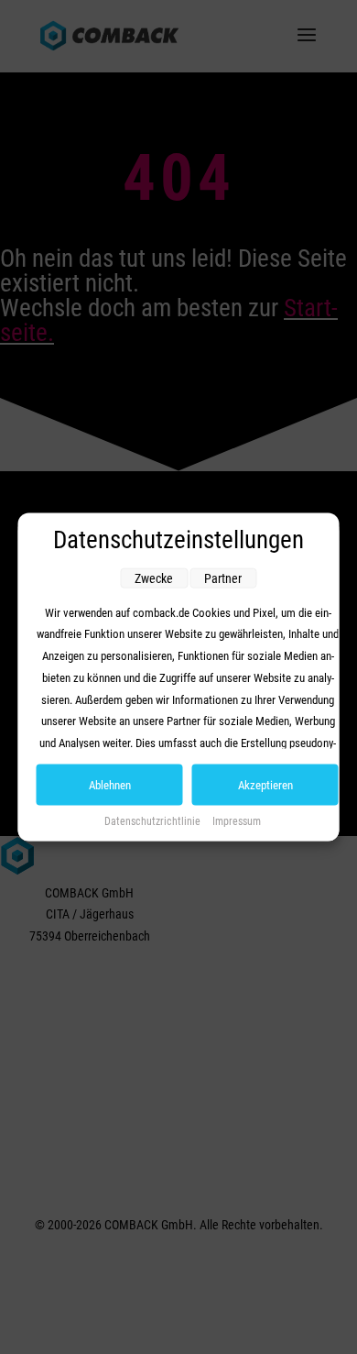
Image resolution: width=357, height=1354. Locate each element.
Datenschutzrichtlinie (153, 820)
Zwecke (154, 577)
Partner (223, 577)
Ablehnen (110, 784)
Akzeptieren (265, 784)
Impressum (236, 820)
